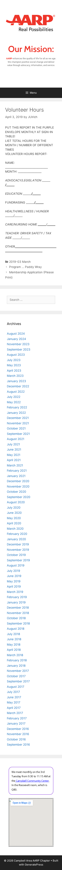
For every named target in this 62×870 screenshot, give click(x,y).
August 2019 (15, 565)
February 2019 (17, 597)
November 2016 (18, 734)
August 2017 (15, 686)
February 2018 (17, 660)
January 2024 (16, 339)
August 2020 (16, 502)
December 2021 (18, 418)
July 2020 (13, 507)
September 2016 (18, 744)
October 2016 (16, 739)
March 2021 (15, 465)
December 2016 (18, 729)
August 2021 (15, 439)
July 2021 (13, 444)
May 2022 (14, 402)
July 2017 (13, 692)
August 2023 (16, 354)
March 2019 (15, 592)
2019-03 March (20, 261)
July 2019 (13, 571)
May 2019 (13, 581)
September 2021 (18, 434)
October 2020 (16, 491)
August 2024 (16, 333)
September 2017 (18, 681)
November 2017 (18, 671)
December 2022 (18, 386)
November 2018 (18, 613)
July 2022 (13, 397)
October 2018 (16, 618)
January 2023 (16, 381)
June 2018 (14, 639)
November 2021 (18, 423)
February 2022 (17, 407)
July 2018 (13, 634)
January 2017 (16, 723)
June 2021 (14, 449)
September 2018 (18, 623)
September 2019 (18, 560)
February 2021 (17, 470)
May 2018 (13, 644)
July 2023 (13, 360)
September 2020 (18, 497)
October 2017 (16, 676)
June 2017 (14, 697)
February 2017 (17, 718)
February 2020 (17, 534)
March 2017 (15, 713)
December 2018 (18, 607)
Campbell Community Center (32, 780)
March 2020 (15, 528)
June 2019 (14, 576)
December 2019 (18, 544)
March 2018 (15, 655)
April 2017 (14, 708)
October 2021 (16, 428)
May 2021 (13, 455)
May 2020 (14, 518)
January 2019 (16, 602)
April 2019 (14, 586)
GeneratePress (34, 864)
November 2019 (18, 549)
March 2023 (15, 375)
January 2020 (16, 539)
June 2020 (14, 512)
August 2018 (15, 628)
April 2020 (14, 523)
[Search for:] (31, 299)
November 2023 (18, 344)
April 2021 (14, 460)
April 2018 (14, 649)
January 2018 (16, 665)
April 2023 (14, 370)
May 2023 (14, 365)
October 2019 (16, 555)
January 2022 (16, 412)
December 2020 (18, 481)
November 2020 (18, 486)
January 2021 (16, 476)
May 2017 (13, 702)
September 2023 (18, 349)
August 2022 (16, 391)
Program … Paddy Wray (25, 267)
